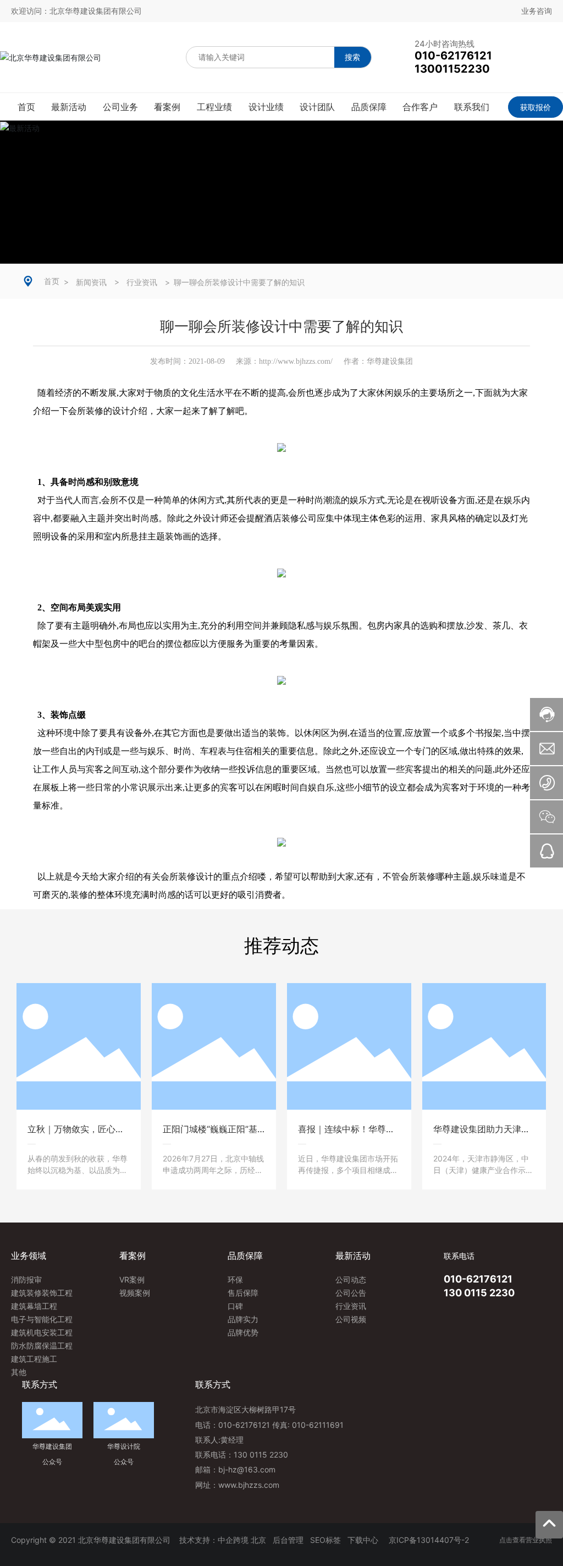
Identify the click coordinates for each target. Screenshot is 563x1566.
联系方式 (212, 1384)
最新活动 (353, 1255)
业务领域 (28, 1255)
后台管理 (288, 1540)
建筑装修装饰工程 (42, 1292)
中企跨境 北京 (242, 1540)
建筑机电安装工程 (42, 1332)
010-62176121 (478, 1279)
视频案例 (134, 1292)
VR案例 (132, 1279)
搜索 (352, 57)
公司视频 (350, 1319)
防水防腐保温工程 (42, 1345)
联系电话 (459, 1256)
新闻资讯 (91, 282)
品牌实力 (243, 1319)
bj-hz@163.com (246, 1469)
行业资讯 (141, 282)
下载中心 (363, 1540)
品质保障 (245, 1255)
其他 (18, 1372)
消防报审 (26, 1279)
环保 (235, 1279)
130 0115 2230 (479, 1292)
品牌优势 (243, 1332)
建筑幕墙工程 (34, 1306)
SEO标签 (325, 1540)
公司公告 (350, 1292)
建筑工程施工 (34, 1358)
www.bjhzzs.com (248, 1484)
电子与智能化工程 (42, 1319)
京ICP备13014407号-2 (429, 1540)
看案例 (132, 1255)
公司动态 (350, 1279)
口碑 (235, 1306)
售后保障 (243, 1292)
